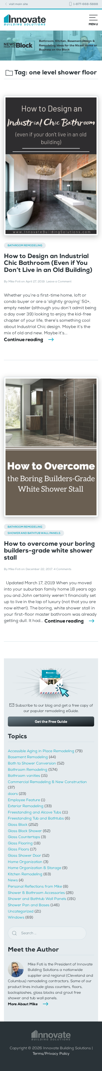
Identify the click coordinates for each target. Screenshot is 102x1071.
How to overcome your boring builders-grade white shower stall (49, 550)
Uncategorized (20, 911)
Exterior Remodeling (25, 806)
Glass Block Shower (25, 830)
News (13, 880)
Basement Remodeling (28, 757)
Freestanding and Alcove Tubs (34, 812)
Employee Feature (24, 799)
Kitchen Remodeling (25, 874)
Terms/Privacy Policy (51, 1053)
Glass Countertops (24, 836)
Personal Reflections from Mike (35, 886)
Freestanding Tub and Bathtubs (36, 818)
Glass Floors (18, 849)
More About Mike (23, 1004)
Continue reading (23, 339)
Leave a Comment (58, 281)
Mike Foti (14, 281)
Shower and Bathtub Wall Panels (34, 533)
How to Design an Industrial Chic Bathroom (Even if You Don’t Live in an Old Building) (48, 263)
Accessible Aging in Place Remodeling (41, 750)
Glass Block (17, 824)
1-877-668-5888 (85, 4)
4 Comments (62, 569)
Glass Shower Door (24, 855)
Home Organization (25, 861)
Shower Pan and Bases (28, 905)
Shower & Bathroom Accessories (36, 892)
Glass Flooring (20, 843)
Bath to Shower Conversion (32, 763)
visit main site (18, 4)
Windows (16, 917)
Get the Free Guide (51, 721)
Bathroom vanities (24, 775)
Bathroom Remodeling (25, 245)
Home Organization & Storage (34, 867)
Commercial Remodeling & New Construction (47, 781)
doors (13, 793)
